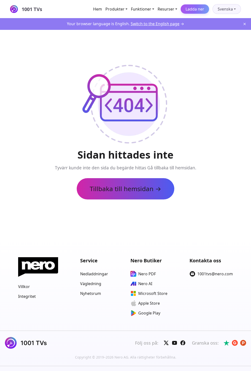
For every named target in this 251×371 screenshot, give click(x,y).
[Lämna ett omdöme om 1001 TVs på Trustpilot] (226, 343)
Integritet (27, 296)
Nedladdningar (94, 274)
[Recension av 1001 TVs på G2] (235, 343)
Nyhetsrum (90, 293)
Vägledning (90, 283)
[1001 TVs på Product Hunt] (243, 343)
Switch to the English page (155, 23)
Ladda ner (195, 9)
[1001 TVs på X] (166, 343)
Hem (97, 9)
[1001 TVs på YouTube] (174, 343)
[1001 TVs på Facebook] (183, 343)
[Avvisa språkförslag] (245, 24)
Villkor (24, 286)
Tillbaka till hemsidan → (125, 188)
